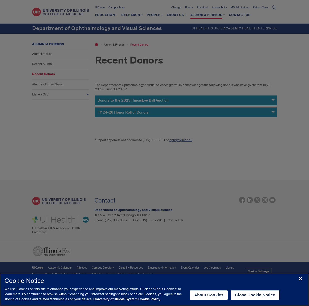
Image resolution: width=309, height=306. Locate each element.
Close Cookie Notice (255, 295)
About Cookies (208, 295)
